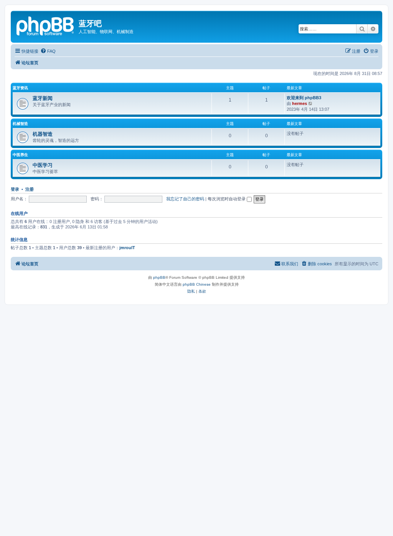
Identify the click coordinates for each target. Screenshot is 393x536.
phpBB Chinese (197, 284)
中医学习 (43, 165)
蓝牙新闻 (43, 98)
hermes (299, 103)
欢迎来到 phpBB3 (304, 97)
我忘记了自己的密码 (185, 198)
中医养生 (20, 155)
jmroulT (127, 247)
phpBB (159, 277)
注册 (29, 189)
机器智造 (43, 134)
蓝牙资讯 (20, 88)
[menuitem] (48, 51)
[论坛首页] (46, 25)
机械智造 (20, 124)
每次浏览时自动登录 (227, 198)
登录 (15, 189)
